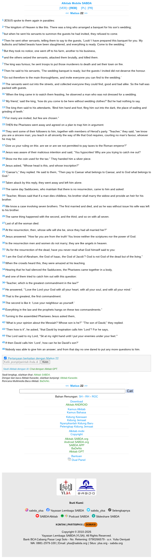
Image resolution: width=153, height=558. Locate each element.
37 (3, 289)
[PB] (90, 8)
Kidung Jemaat (76, 420)
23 (3, 189)
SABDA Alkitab (48, 516)
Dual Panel (78, 459)
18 (3, 152)
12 (3, 101)
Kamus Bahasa (76, 412)
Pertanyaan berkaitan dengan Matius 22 (33, 358)
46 (3, 349)
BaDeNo (44, 381)
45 (3, 342)
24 (3, 195)
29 (3, 236)
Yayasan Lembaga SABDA (67, 510)
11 (3, 94)
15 (3, 124)
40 (3, 309)
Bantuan (76, 456)
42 (3, 322)
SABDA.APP (76, 445)
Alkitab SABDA (42, 375)
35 (3, 276)
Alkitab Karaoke (68, 378)
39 (3, 302)
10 (3, 83)
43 (3, 329)
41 (3, 316)
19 (3, 158)
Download (76, 401)
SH (81, 396)
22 (3, 182)
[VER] (63, 8)
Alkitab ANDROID (76, 404)
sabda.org (116, 543)
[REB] (73, 8)
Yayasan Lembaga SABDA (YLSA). (63, 535)
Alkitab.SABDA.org (76, 438)
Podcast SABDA (78, 516)
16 (3, 131)
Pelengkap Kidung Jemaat (76, 426)
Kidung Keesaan (76, 416)
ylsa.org (102, 543)
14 (3, 117)
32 (3, 256)
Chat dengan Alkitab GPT (43, 369)
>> (85, 13)
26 (3, 216)
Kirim (45, 361)
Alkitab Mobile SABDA (77, 3)
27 (3, 223)
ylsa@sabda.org (77, 543)
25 (3, 206)
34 (3, 269)
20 (3, 165)
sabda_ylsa (35, 510)
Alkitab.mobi (76, 431)
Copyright (77, 434)
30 (3, 243)
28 (3, 229)
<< (67, 13)
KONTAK (61, 524)
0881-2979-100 (46, 543)
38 (3, 296)
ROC (95, 396)
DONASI (90, 524)
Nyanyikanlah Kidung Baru (76, 423)
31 (3, 249)
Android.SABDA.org (76, 442)
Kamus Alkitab (76, 409)
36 (3, 282)
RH (87, 396)
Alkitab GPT (76, 451)
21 (3, 171)
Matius (74, 13)
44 (3, 335)
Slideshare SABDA (107, 516)
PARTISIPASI (75, 524)
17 (3, 145)
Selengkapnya (120, 510)
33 (3, 263)
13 (3, 107)
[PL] (83, 8)
